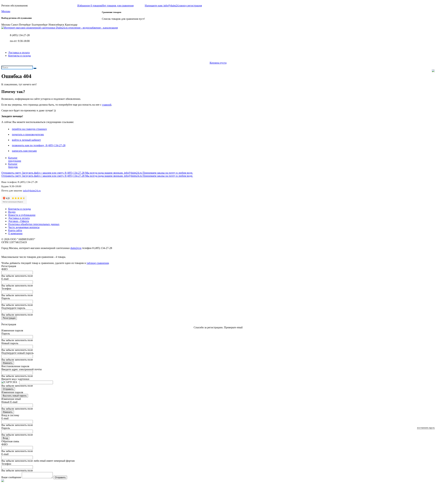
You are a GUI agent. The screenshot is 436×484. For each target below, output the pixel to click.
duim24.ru (75, 248)
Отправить (8, 389)
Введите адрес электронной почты (21, 369)
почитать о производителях (28, 134)
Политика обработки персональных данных (33, 224)
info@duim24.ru (32, 190)
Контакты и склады (19, 55)
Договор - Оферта (18, 221)
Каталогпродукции (14, 159)
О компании (15, 233)
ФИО (4, 269)
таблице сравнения (98, 263)
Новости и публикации (21, 215)
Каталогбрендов (13, 165)
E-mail (5, 278)
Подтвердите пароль (13, 308)
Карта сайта (15, 230)
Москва (5, 11)
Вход (5, 438)
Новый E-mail (9, 402)
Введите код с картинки (15, 379)
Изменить (8, 363)
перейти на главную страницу (29, 129)
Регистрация (9, 318)
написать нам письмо (24, 150)
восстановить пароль (426, 428)
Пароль (5, 298)
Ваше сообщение (11, 477)
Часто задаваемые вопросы (24, 227)
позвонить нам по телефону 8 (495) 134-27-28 (38, 145)
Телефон (6, 288)
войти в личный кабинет (26, 139)
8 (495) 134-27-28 (20, 35)
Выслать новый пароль (15, 395)
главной (106, 104)
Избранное (89, 5)
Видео (11, 211)
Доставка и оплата (19, 52)
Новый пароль (9, 343)
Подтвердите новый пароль (17, 353)
